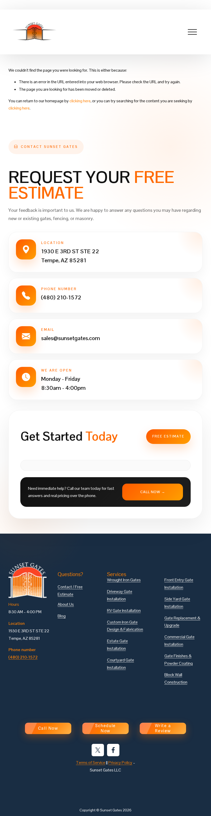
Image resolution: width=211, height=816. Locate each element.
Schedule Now (105, 728)
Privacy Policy (120, 762)
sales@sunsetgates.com (70, 338)
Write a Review (163, 728)
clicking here (80, 101)
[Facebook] (113, 750)
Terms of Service (90, 762)
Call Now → (152, 492)
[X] (98, 750)
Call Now (48, 728)
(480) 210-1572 (61, 297)
